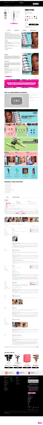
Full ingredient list (8, 76)
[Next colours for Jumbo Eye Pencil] (12, 365)
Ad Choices (5, 387)
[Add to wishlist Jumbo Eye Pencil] (19, 10)
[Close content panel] (42, 0)
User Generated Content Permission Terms (6, 388)
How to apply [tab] (17, 30)
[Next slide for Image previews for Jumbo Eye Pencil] (5, 19)
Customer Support (12, 2)
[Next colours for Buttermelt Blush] (30, 365)
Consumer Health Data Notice (6, 384)
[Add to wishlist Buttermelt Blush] (30, 354)
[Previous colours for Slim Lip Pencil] (32, 365)
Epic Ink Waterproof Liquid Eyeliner (18, 363)
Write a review (30, 12)
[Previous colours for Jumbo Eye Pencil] (4, 365)
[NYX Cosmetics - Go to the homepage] (21, 3)
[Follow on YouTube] (33, 407)
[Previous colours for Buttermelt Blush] (23, 365)
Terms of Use (5, 386)
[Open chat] (40, 423)
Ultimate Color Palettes (7, 65)
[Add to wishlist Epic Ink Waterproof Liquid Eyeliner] (21, 354)
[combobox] (35, 3)
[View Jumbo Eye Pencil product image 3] (5, 16)
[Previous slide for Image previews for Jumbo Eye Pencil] (5, 8)
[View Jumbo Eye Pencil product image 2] (5, 13)
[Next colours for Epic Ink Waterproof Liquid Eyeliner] (21, 365)
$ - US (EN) (6, 2)
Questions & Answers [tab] (16, 197)
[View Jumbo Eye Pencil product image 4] (5, 18)
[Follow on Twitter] (31, 407)
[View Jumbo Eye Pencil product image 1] (5, 10)
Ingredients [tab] (24, 30)
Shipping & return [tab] (33, 30)
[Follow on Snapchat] (38, 407)
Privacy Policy (5, 385)
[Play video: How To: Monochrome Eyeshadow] (16, 100)
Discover (9, 359)
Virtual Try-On (15, 23)
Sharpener (6, 46)
